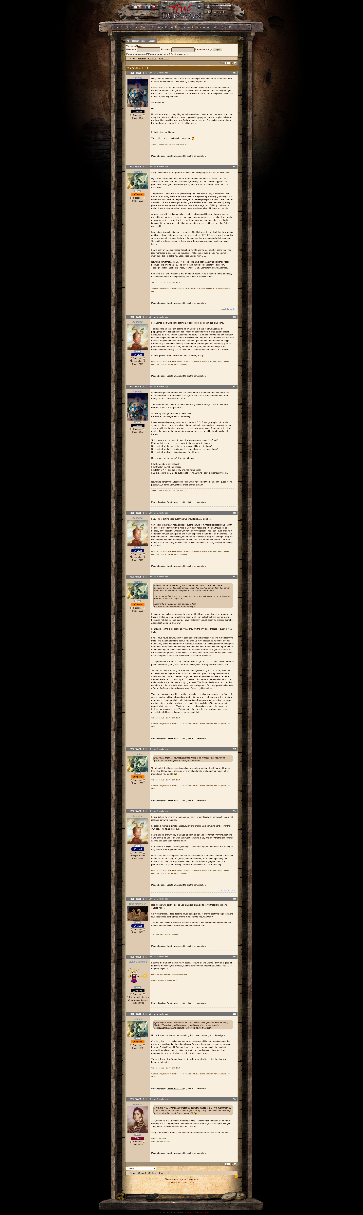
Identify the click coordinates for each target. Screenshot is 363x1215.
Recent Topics (138, 41)
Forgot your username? (159, 54)
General (142, 58)
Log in (161, 156)
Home (118, 26)
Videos (217, 26)
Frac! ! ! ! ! (164, 58)
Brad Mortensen (137, 904)
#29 (234, 513)
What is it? (145, 26)
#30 (234, 576)
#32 (234, 811)
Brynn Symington (138, 962)
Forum (136, 26)
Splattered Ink (191, 1212)
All (128, 41)
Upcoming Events (173, 26)
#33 (234, 899)
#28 (234, 386)
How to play (157, 26)
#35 (234, 1014)
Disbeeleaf (137, 322)
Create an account (179, 54)
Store (128, 26)
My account (212, 11)
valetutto (137, 77)
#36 (234, 1099)
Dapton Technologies (205, 1212)
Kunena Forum (187, 1182)
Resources (196, 26)
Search (152, 41)
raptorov (137, 1104)
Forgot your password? (137, 54)
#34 (234, 956)
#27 (234, 317)
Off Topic (152, 58)
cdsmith (137, 171)
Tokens (186, 26)
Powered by (174, 1182)
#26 (234, 166)
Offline (137, 108)
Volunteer (207, 26)
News (224, 26)
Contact (232, 26)
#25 (234, 72)
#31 (234, 749)
